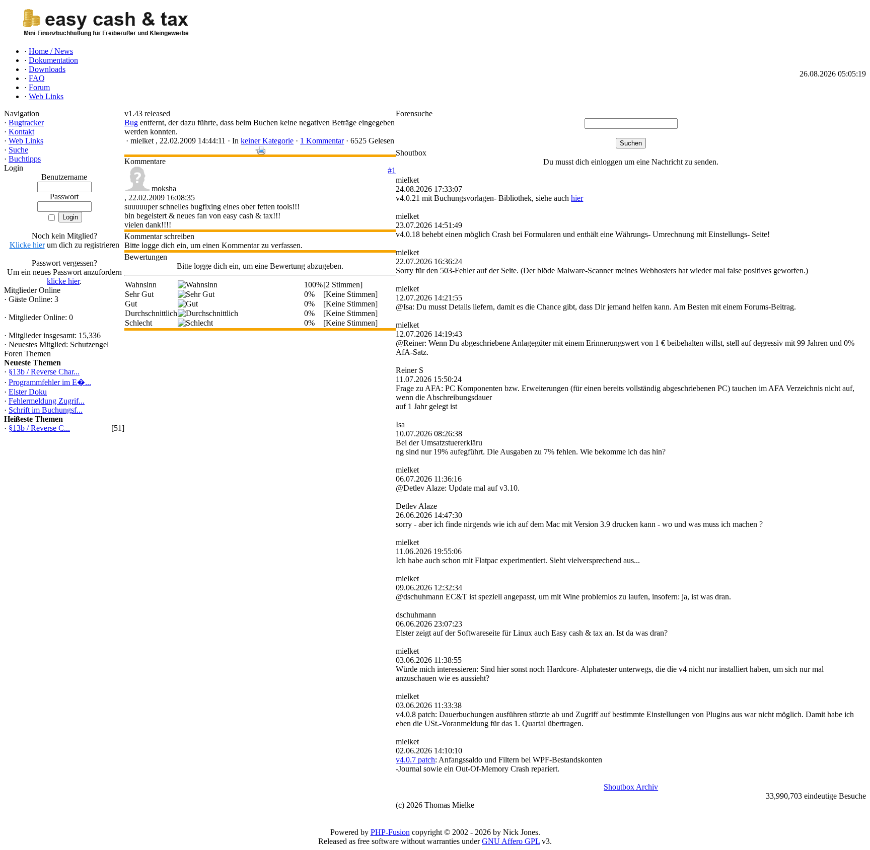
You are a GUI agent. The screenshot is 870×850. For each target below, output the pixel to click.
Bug (131, 122)
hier (577, 198)
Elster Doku (28, 392)
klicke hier (63, 281)
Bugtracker (26, 122)
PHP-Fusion (390, 832)
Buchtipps (25, 158)
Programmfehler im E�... (50, 382)
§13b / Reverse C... (39, 428)
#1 (392, 170)
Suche (18, 149)
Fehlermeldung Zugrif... (47, 401)
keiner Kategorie (267, 140)
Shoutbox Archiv (631, 787)
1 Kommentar (322, 140)
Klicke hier (27, 245)
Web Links (26, 140)
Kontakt (21, 131)
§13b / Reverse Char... (44, 371)
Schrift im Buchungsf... (46, 410)
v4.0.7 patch (415, 759)
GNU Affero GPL (511, 841)
